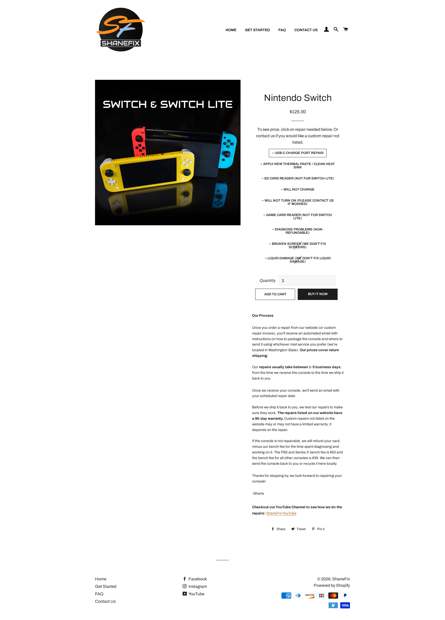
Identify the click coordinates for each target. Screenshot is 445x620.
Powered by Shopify (332, 585)
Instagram (197, 586)
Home (231, 30)
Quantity (268, 280)
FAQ (282, 30)
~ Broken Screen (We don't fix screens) (297, 245)
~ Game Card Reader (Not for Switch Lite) (297, 216)
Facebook (197, 579)
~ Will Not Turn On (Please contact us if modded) (298, 202)
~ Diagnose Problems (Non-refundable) (297, 231)
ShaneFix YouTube (281, 513)
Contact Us (306, 30)
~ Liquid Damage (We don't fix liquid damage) (298, 259)
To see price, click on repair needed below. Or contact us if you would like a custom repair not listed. (297, 135)
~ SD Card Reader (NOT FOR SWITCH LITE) (297, 178)
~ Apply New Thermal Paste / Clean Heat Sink (297, 165)
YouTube (196, 594)
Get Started (257, 30)
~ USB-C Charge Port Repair (297, 153)
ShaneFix (341, 579)
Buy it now (318, 294)
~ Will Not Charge (297, 189)
